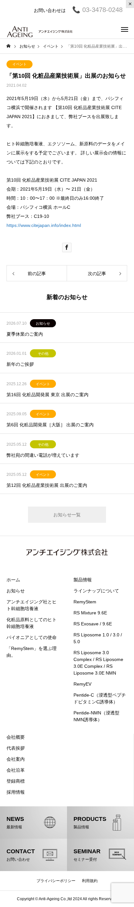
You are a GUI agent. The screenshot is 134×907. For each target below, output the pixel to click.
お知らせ (43, 323)
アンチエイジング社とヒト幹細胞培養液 (32, 605)
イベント (19, 64)
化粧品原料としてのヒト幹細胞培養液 (32, 623)
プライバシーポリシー (55, 881)
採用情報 (16, 792)
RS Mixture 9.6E (90, 612)
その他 (43, 353)
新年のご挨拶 (20, 364)
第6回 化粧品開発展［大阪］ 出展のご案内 (50, 424)
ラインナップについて (96, 590)
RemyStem (85, 601)
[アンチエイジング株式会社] (40, 29)
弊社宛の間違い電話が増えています (43, 455)
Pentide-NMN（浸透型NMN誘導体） (96, 716)
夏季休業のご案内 (25, 334)
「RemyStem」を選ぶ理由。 (32, 652)
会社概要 (16, 737)
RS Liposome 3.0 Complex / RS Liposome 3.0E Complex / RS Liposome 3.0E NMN (98, 663)
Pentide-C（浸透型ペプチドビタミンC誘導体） (100, 698)
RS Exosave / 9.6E (93, 623)
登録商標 (16, 781)
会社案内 (16, 759)
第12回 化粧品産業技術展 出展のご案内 (47, 485)
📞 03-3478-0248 (94, 9)
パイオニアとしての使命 (32, 637)
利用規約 (90, 881)
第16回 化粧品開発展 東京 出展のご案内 (47, 394)
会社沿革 (16, 770)
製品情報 (83, 579)
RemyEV (82, 684)
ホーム (13, 579)
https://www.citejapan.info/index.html (44, 225)
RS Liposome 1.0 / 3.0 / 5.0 (98, 638)
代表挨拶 (16, 748)
